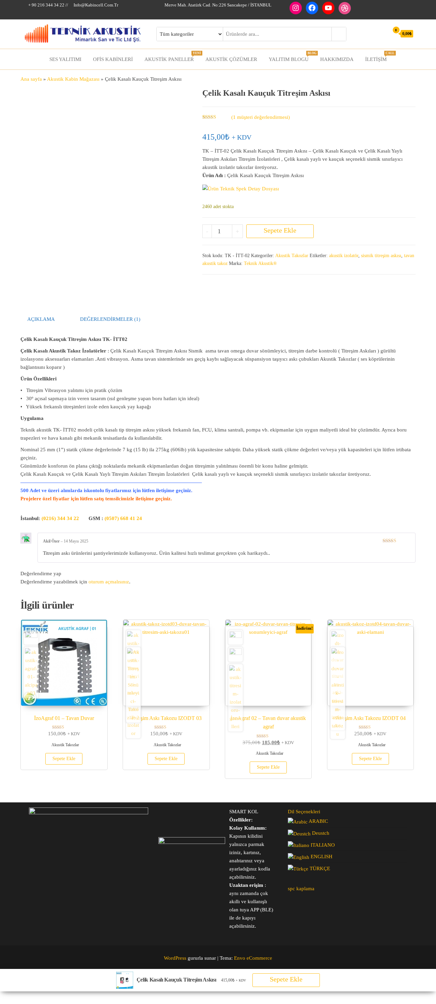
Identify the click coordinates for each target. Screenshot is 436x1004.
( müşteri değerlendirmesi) (260, 117)
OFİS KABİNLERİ (113, 59)
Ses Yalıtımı (65, 59)
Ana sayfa (31, 79)
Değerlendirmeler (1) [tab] (110, 319)
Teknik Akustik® (260, 263)
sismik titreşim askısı (381, 255)
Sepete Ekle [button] (63, 758)
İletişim (378, 56)
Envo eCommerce (253, 958)
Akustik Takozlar (291, 255)
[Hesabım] (382, 33)
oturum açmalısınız (109, 581)
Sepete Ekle (280, 230)
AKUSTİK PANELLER (171, 56)
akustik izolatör (343, 255)
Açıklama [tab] (41, 319)
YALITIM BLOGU (291, 56)
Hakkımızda (337, 59)
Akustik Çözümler (231, 59)
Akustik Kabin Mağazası (73, 79)
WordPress (175, 958)
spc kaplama (301, 888)
